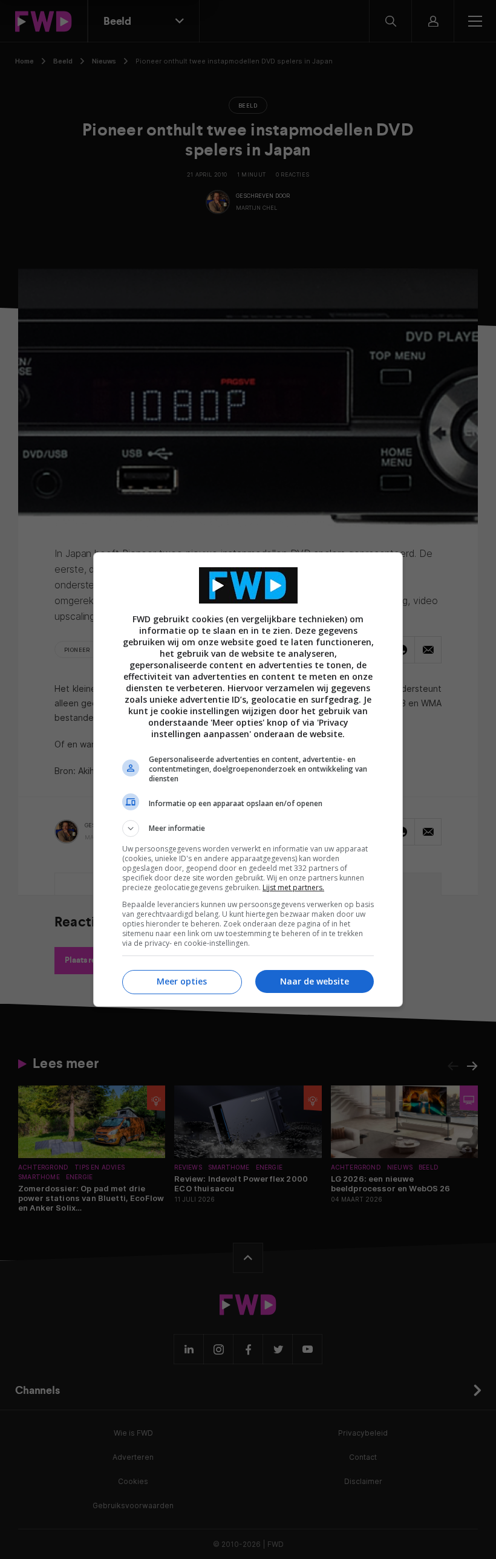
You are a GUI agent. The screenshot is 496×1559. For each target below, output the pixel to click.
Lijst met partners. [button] (293, 887)
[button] (248, 828)
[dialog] (248, 779)
